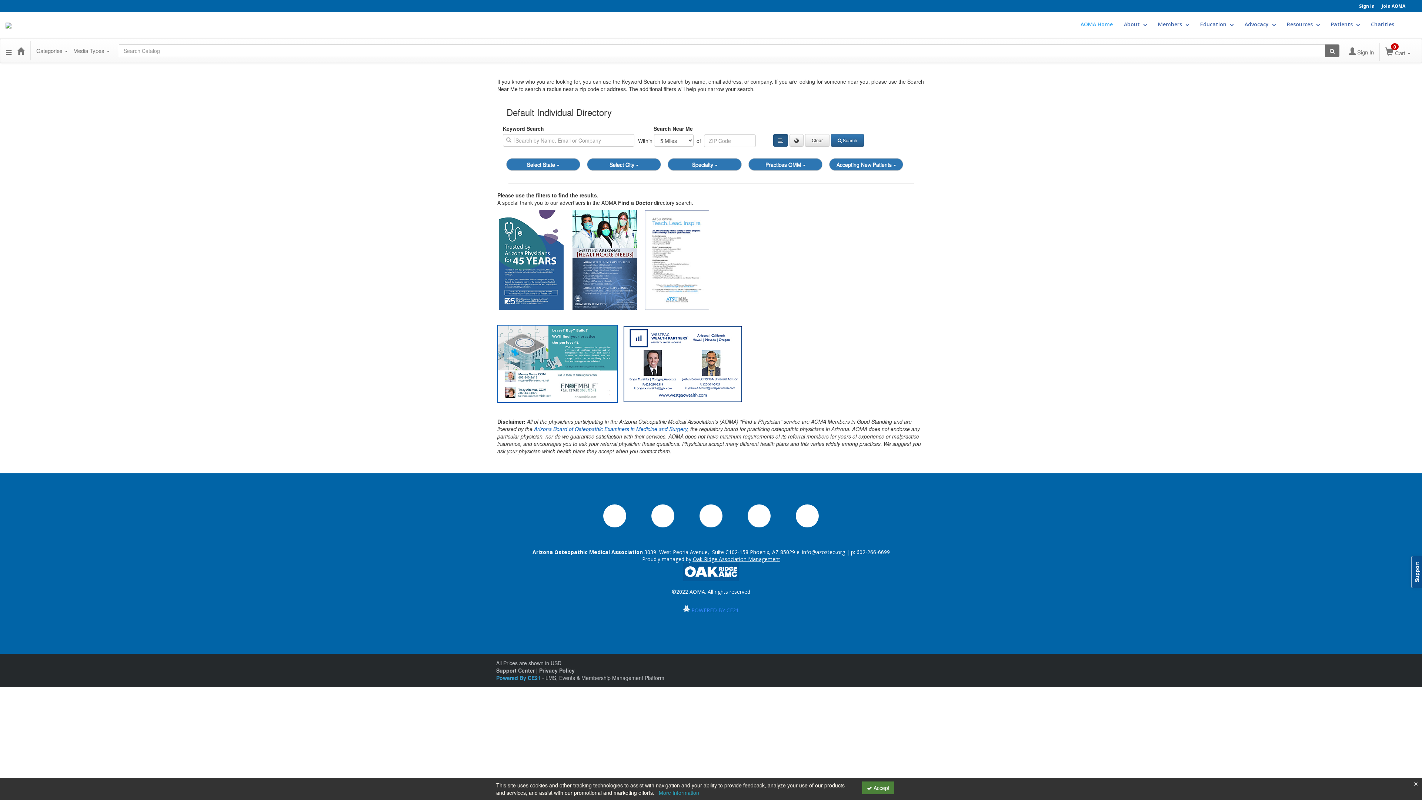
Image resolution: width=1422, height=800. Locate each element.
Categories (50, 50)
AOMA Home (1097, 24)
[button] (8, 50)
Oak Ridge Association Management (736, 559)
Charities (1382, 24)
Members (1171, 24)
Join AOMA (1393, 6)
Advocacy (1257, 24)
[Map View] (797, 140)
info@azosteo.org (823, 552)
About (1132, 24)
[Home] (20, 50)
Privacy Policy (557, 670)
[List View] (780, 140)
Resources (1300, 24)
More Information (679, 792)
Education (1214, 24)
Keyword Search (523, 128)
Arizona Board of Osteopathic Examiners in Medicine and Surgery (610, 429)
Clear (817, 140)
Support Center (515, 670)
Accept (880, 787)
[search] (568, 140)
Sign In (1367, 6)
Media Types (89, 50)
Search (850, 140)
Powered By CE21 (519, 677)
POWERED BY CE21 (715, 610)
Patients (1342, 24)
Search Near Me (673, 128)
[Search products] (1332, 50)
